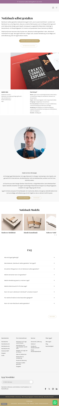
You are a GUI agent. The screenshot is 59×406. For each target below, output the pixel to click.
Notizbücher (4, 341)
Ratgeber (18, 366)
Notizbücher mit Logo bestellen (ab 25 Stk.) (21, 347)
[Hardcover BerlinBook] (12, 222)
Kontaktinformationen (43, 403)
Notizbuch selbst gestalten (20, 363)
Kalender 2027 (5, 351)
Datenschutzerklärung (22, 403)
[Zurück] (54, 235)
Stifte (2, 355)
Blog (47, 344)
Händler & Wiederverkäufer (35, 347)
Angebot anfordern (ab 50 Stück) (29, 40)
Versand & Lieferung (36, 341)
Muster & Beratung (5, 99)
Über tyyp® (48, 341)
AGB (28, 403)
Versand (36, 403)
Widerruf (33, 344)
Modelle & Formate (5, 94)
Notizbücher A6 (5, 348)
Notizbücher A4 (5, 344)
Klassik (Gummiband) (30, 233)
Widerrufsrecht (14, 403)
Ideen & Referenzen (6, 98)
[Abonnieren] (31, 381)
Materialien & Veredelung (20, 357)
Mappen (3, 353)
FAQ (2, 101)
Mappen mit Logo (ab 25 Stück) (21, 351)
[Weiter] (56, 235)
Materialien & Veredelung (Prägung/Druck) (11, 96)
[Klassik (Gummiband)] (34, 222)
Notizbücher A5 (5, 346)
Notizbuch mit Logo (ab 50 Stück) (21, 342)
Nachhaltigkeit (49, 346)
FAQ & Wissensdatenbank (36, 350)
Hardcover (8, 233)
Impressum (32, 403)
